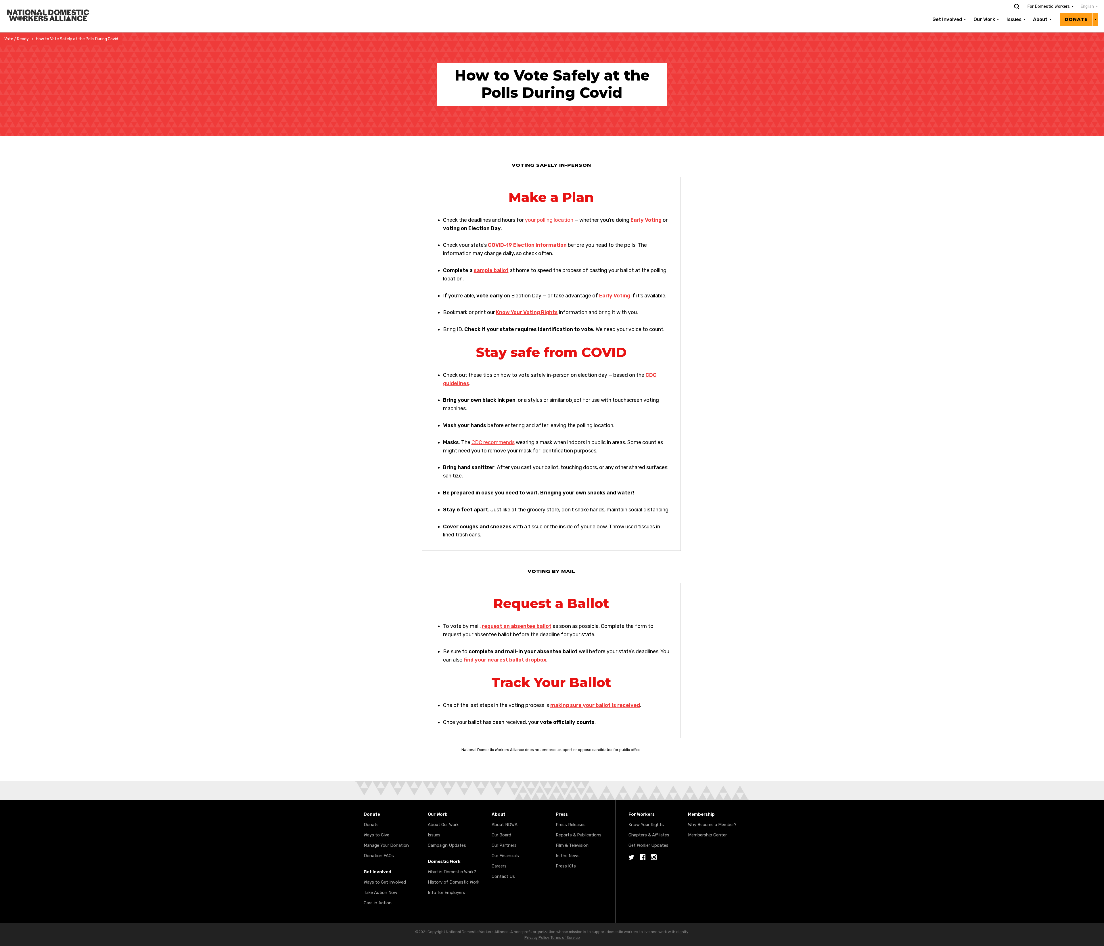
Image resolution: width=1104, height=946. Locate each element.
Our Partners (504, 845)
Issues (1014, 19)
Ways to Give (376, 835)
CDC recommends (493, 442)
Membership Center (707, 835)
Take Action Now (380, 892)
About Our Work (443, 824)
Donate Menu (1095, 19)
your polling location (549, 220)
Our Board (501, 835)
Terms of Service (565, 937)
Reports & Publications (578, 835)
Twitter (631, 857)
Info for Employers (446, 892)
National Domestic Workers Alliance (42, 4)
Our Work (984, 19)
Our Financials (505, 855)
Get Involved (947, 19)
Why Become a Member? (712, 824)
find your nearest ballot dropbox (505, 660)
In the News (568, 855)
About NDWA (505, 824)
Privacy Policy (536, 937)
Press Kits (566, 866)
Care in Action (378, 902)
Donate (1076, 19)
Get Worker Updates (648, 845)
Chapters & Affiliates (648, 835)
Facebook (642, 857)
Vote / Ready (16, 39)
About (1040, 19)
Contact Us (503, 876)
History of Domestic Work (453, 882)
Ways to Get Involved (385, 882)
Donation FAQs (379, 855)
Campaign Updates (447, 845)
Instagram (654, 857)
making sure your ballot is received (595, 705)
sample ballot (491, 270)
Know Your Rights (646, 824)
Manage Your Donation (386, 845)
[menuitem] (1086, 6)
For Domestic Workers (1048, 6)
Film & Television (572, 845)
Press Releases (571, 824)
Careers (499, 866)
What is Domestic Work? (452, 871)
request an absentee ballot (516, 626)
